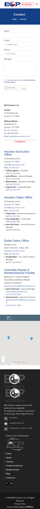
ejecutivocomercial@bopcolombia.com (19, 286)
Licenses (9, 461)
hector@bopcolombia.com (16, 291)
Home (14, 19)
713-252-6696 (14, 173)
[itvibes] (30, 507)
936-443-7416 (14, 190)
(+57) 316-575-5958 (13, 294)
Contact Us (10, 478)
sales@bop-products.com (19, 136)
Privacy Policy (20, 504)
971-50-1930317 (15, 262)
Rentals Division (12, 469)
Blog (8, 473)
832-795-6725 (14, 184)
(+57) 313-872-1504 (13, 305)
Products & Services (14, 465)
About (8, 457)
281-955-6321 (12, 130)
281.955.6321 (14, 168)
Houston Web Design (15, 507)
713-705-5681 (14, 179)
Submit (8, 97)
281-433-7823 (14, 216)
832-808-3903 (14, 222)
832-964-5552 (14, 230)
